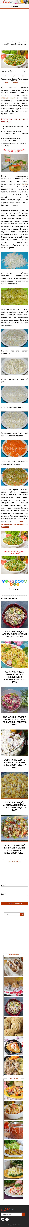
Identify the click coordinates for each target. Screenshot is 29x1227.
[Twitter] (22, 581)
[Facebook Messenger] (19, 581)
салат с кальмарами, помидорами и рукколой (14, 524)
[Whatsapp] (6, 581)
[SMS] (25, 581)
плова (24, 184)
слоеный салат (8, 98)
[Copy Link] (17, 584)
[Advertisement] (14, 23)
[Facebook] (3, 581)
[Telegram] (16, 581)
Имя (3, 885)
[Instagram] (9, 581)
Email (4, 894)
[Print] (11, 584)
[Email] (14, 584)
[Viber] (13, 581)
